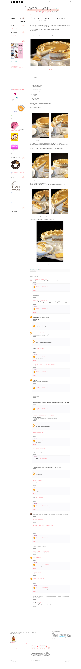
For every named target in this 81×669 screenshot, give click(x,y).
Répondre (34, 282)
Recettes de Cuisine (14, 130)
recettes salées (28, 14)
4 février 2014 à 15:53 (43, 279)
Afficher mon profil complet (16, 37)
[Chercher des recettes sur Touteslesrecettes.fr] (14, 153)
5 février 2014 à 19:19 (48, 513)
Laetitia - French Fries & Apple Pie (39, 525)
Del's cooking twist (37, 300)
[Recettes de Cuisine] (14, 118)
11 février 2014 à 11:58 (39, 557)
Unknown (36, 269)
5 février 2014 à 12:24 (45, 440)
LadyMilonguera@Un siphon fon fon (40, 364)
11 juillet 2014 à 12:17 (45, 587)
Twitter (19, 2)
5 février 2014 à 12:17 (43, 448)
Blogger (23, 214)
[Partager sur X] (33, 271)
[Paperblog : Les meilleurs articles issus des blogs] (18, 111)
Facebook (17, 2)
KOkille (34, 545)
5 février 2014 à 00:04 (45, 408)
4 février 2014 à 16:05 (45, 286)
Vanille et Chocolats (37, 551)
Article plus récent (30, 626)
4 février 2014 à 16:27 (40, 348)
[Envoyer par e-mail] (31, 271)
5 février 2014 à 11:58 (40, 432)
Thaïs (34, 572)
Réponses (35, 284)
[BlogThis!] (32, 271)
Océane (34, 557)
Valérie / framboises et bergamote (39, 415)
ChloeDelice (55, 631)
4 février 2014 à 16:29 (51, 364)
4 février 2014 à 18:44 (45, 356)
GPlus (14, 2)
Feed (11, 2)
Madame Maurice (36, 448)
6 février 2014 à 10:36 (39, 545)
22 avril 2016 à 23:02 (40, 602)
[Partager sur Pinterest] (35, 271)
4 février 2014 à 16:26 (40, 332)
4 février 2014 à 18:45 (45, 371)
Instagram (22, 2)
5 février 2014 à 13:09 (38, 480)
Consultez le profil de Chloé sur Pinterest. (17, 70)
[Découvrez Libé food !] (11, 115)
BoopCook (35, 394)
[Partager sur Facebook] (34, 271)
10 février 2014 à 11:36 (45, 551)
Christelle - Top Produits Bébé (39, 513)
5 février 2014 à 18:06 (45, 489)
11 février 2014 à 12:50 (45, 564)
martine (34, 432)
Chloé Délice (41, 660)
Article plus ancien (69, 626)
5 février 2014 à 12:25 (45, 473)
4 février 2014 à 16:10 (45, 325)
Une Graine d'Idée (36, 279)
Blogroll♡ (50, 14)
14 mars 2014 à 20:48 (38, 572)
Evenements (43, 14)
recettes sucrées (20, 14)
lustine (34, 519)
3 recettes (18, 130)
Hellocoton (59, 631)
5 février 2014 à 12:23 (39, 465)
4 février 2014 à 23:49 (50, 415)
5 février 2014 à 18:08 (45, 505)
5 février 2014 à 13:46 (39, 497)
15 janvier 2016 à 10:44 (43, 458)
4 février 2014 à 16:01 (44, 300)
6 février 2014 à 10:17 (45, 537)
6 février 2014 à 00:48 (49, 525)
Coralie (34, 465)
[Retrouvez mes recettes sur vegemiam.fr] (17, 89)
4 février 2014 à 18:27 (41, 394)
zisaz (34, 480)
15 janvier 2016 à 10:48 (40, 595)
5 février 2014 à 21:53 (39, 519)
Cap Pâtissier (36, 14)
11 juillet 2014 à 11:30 (40, 578)
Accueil (13, 14)
